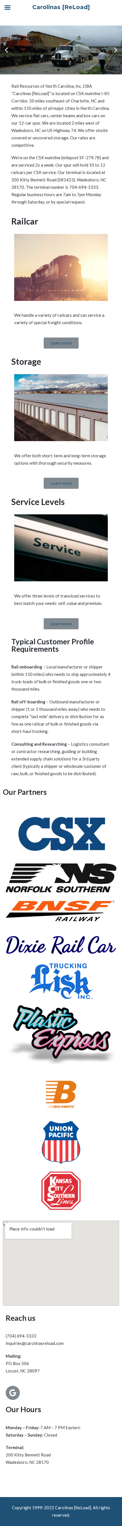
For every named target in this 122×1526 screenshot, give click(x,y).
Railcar (24, 221)
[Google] (13, 1393)
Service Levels (38, 501)
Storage (26, 361)
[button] (53, 70)
